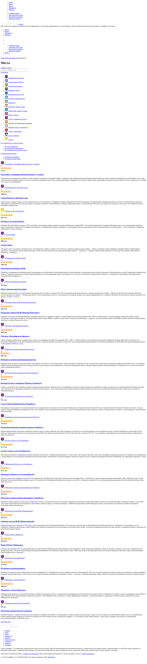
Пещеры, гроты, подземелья (18, 127)
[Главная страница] (9, 24)
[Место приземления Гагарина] (15, 282)
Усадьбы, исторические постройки (20, 123)
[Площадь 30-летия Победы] (14, 211)
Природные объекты (15, 86)
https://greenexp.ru (88, 654)
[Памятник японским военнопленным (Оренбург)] (22, 417)
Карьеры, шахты (14, 90)
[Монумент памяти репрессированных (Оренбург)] (22, 487)
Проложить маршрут (16, 17)
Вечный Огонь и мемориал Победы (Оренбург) (21, 383)
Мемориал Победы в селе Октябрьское (18, 474)
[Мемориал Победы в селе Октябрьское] (18, 464)
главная (7, 631)
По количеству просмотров (14, 148)
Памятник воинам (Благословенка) (16, 611)
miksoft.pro (51, 657)
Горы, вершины (13, 135)
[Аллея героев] (9, 235)
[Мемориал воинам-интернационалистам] (19, 349)
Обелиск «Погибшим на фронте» (15, 336)
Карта (11, 4)
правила (7, 643)
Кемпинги (11, 103)
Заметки (11, 10)
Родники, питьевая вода (16, 98)
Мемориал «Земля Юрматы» (13, 590)
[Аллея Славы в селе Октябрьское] (16, 440)
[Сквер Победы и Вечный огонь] (16, 187)
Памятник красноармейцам (13, 568)
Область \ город (6, 68)
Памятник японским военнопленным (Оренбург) (22, 427)
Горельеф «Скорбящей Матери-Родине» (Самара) (22, 174)
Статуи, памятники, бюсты (17, 119)
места (7, 634)
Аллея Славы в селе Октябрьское (15, 451)
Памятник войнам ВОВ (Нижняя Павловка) (20, 313)
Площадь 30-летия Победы (12, 221)
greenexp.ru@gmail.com (31, 654)
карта (6, 632)
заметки (7, 638)
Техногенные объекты (16, 82)
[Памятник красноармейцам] (14, 558)
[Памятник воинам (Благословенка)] (17, 603)
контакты (8, 645)
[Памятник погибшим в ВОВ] (15, 258)
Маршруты (12, 8)
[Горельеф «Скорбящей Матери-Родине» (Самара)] (22, 164)
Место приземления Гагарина (14, 289)
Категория (4, 72)
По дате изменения (11, 146)
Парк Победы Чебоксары (12, 545)
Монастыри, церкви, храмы (17, 111)
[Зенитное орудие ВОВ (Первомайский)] (18, 511)
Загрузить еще (5, 622)
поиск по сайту (10, 640)
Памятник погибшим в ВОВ (13, 268)
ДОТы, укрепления (15, 131)
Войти (11, 2)
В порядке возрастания (8, 153)
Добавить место (14, 13)
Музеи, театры (13, 115)
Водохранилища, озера (16, 94)
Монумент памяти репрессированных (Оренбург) (22, 498)
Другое (10, 140)
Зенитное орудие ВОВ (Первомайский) (17, 521)
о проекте (8, 641)
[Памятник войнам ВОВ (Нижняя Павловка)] (20, 302)
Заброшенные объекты (16, 78)
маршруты (8, 636)
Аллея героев (6, 245)
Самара (20, 24)
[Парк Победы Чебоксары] (13, 534)
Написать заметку (15, 19)
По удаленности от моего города (12, 143)
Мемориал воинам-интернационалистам (18, 360)
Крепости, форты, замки (16, 107)
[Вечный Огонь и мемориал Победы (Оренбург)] (21, 373)
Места (11, 6)
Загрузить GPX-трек (16, 15)
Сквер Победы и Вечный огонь (14, 198)
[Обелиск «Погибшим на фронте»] (16, 326)
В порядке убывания (12, 157)
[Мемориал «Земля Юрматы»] (14, 580)
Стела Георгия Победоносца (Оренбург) (18, 404)
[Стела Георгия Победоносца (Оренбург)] (18, 396)
